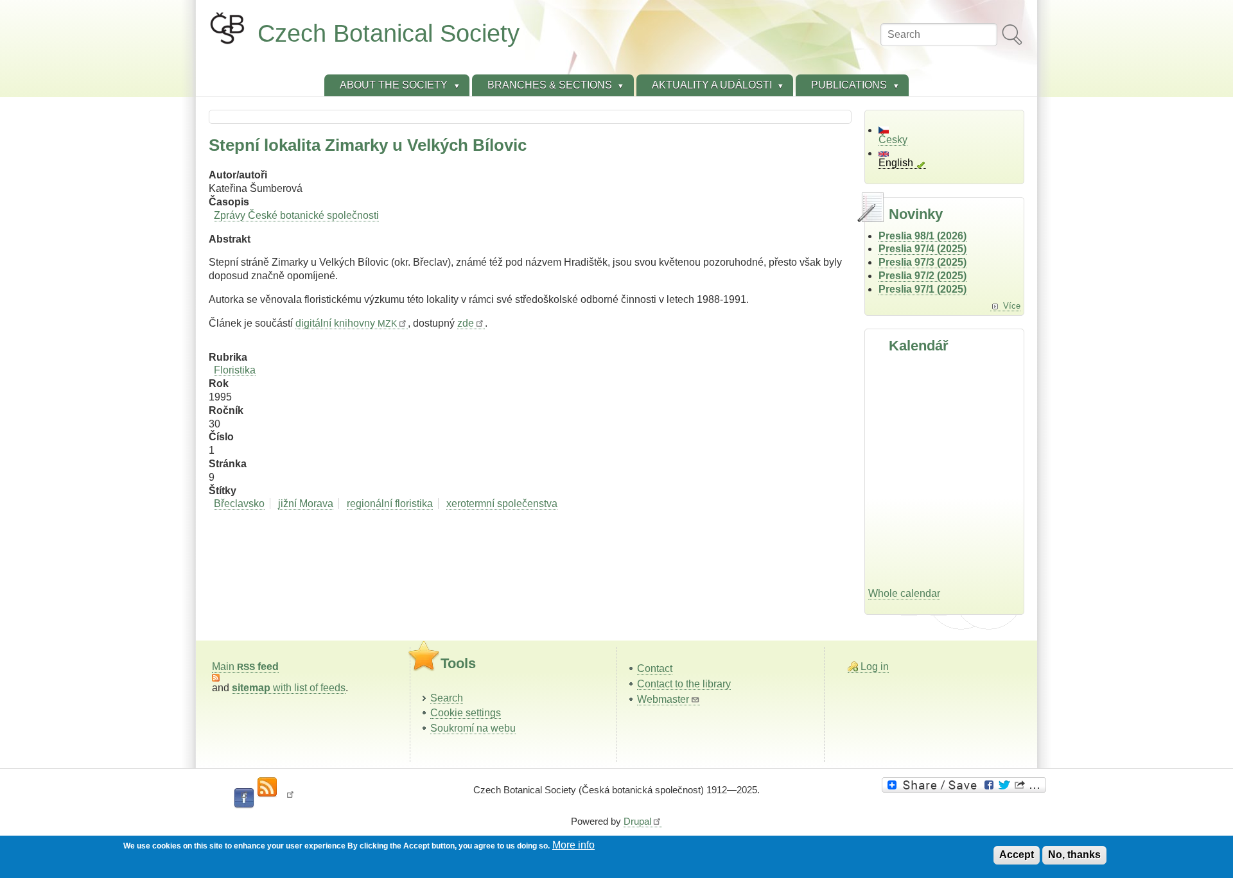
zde (465, 323)
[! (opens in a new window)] (290, 798)
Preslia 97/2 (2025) (922, 275)
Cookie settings (465, 712)
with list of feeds (288, 687)
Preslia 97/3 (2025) (922, 262)
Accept (1016, 854)
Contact (654, 668)
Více (1011, 306)
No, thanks (1074, 854)
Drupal (637, 821)
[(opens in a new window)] (966, 785)
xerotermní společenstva (501, 503)
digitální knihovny (346, 323)
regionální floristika (390, 503)
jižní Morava (305, 503)
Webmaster (663, 699)
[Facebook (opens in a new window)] (244, 798)
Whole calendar (904, 593)
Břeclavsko (239, 503)
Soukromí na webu (473, 728)
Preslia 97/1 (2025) (922, 289)
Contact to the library (684, 683)
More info (573, 844)
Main (245, 666)
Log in (875, 666)
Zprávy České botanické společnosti (296, 215)
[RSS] (267, 787)
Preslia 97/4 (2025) (922, 248)
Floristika (235, 370)
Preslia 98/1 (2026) (922, 235)
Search (446, 698)
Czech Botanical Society (389, 33)
